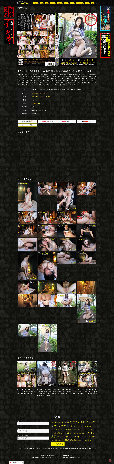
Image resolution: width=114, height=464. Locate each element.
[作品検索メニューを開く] (96, 3)
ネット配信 (68, 429)
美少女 (82, 440)
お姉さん (60, 3)
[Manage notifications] (110, 460)
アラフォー (35, 97)
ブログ (87, 3)
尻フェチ (72, 437)
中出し (91, 432)
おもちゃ (66, 422)
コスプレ (90, 426)
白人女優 (72, 440)
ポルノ (72, 3)
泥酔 (56, 440)
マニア (66, 3)
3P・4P (53, 422)
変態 (60, 437)
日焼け (52, 440)
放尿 (86, 437)
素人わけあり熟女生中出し (40, 93)
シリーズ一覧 (80, 3)
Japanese (15, 462)
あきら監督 (60, 422)
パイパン (85, 429)
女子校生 (66, 436)
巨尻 (81, 437)
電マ (85, 440)
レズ (78, 433)
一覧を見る (59, 444)
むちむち (41, 97)
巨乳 (77, 436)
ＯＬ (89, 439)
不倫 (86, 433)
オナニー (79, 426)
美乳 (79, 440)
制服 (58, 437)
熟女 (42, 3)
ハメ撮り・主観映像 (78, 429)
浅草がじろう (61, 440)
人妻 (47, 3)
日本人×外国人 (92, 437)
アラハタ (64, 426)
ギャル (84, 426)
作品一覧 (36, 3)
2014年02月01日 (37, 103)
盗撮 (76, 440)
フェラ (90, 430)
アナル (91, 422)
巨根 (83, 437)
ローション (82, 433)
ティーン (53, 3)
